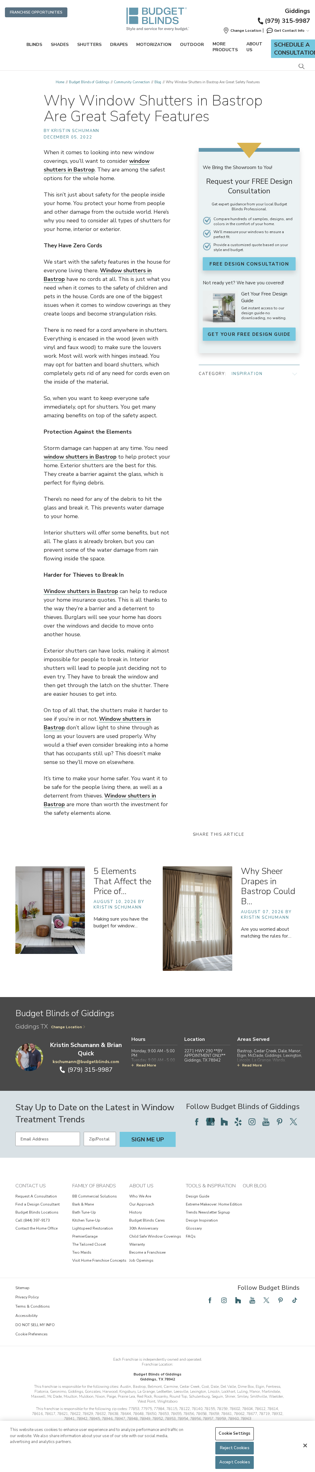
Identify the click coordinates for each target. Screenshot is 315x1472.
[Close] (305, 1445)
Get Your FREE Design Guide (249, 334)
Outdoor (192, 44)
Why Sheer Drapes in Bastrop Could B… (268, 886)
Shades (60, 44)
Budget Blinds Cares (147, 1220)
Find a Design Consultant (37, 1204)
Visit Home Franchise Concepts (99, 1260)
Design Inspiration (202, 1220)
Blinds (34, 44)
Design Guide (197, 1196)
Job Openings (141, 1260)
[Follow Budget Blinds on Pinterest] (279, 1121)
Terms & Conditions (32, 1306)
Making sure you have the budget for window (121, 922)
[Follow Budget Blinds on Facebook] (196, 1121)
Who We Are (140, 1196)
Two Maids (81, 1252)
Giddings (297, 11)
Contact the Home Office (36, 1228)
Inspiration (247, 374)
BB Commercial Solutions (94, 1196)
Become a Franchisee (147, 1252)
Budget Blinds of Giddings (89, 82)
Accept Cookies (234, 1462)
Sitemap (22, 1287)
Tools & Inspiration (211, 1185)
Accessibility (26, 1315)
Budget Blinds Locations (36, 1212)
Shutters (89, 44)
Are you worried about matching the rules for (266, 932)
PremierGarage (85, 1236)
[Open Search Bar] (301, 66)
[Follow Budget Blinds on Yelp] (238, 1121)
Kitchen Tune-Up (86, 1220)
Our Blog (254, 1185)
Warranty (137, 1244)
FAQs (191, 1236)
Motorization (153, 44)
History (135, 1212)
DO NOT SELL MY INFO (35, 1324)
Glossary (194, 1228)
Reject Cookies (234, 1448)
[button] (242, 30)
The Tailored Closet (89, 1244)
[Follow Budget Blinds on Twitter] (293, 1121)
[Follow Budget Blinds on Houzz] (224, 1121)
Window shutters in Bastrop (81, 591)
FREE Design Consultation (249, 264)
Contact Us (30, 1185)
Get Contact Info (289, 30)
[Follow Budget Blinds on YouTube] (266, 1121)
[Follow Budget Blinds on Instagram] (252, 1121)
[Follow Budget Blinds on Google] (210, 1121)
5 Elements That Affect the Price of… (122, 881)
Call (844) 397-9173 (32, 1220)
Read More (146, 1065)
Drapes (119, 44)
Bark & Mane (83, 1204)
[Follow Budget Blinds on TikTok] (295, 1300)
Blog (157, 82)
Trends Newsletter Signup (208, 1212)
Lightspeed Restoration (92, 1228)
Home (60, 82)
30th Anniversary (143, 1228)
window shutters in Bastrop (80, 456)
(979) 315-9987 (287, 21)
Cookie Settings (234, 1433)
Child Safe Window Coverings (155, 1236)
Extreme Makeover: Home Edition (214, 1204)
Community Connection (132, 82)
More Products (225, 47)
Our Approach (141, 1204)
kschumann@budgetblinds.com (86, 1062)
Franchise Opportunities (36, 12)
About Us (254, 47)
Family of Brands (94, 1185)
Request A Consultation (36, 1196)
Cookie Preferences (31, 1334)
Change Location (66, 1027)
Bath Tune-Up (84, 1212)
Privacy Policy (27, 1297)
